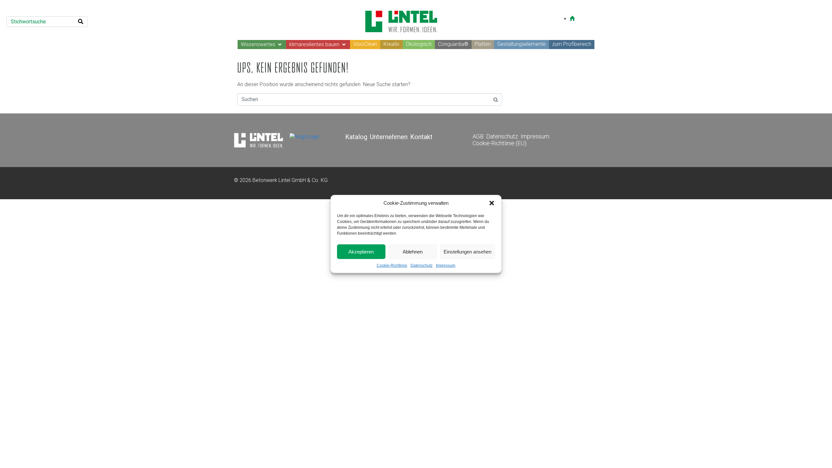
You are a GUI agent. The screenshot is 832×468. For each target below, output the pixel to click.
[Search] (80, 22)
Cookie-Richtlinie (392, 265)
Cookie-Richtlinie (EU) (499, 143)
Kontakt (421, 137)
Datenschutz (421, 265)
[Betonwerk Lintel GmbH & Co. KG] (258, 140)
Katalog (356, 137)
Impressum (445, 265)
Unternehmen (389, 137)
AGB (478, 136)
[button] (491, 203)
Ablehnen (412, 251)
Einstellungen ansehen (467, 251)
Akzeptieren (361, 251)
